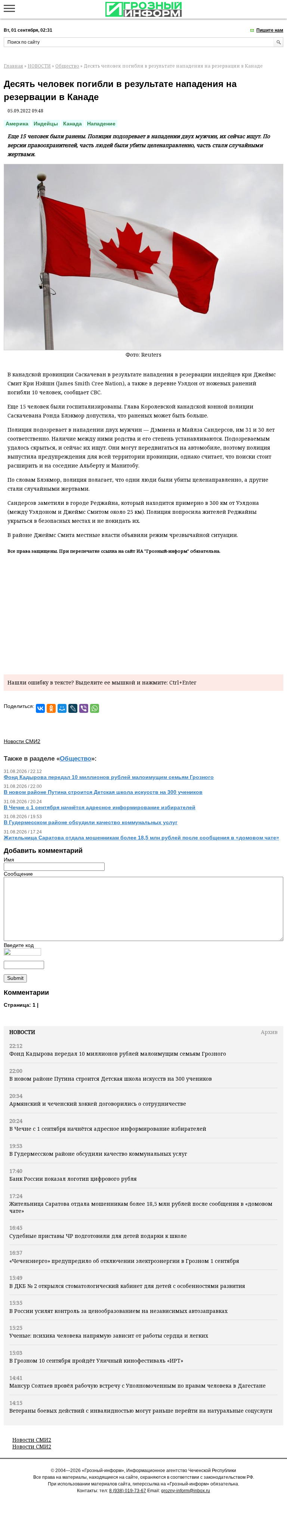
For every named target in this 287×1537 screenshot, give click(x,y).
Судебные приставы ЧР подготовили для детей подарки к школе (98, 1235)
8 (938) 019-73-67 (127, 1490)
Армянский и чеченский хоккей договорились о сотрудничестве (97, 1103)
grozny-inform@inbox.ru (185, 1490)
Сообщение (18, 874)
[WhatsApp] (94, 708)
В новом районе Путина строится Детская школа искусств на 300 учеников (110, 1078)
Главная (13, 66)
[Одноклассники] (51, 708)
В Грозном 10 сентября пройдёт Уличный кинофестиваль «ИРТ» (96, 1360)
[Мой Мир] (62, 708)
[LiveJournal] (72, 708)
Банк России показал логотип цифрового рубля (73, 1178)
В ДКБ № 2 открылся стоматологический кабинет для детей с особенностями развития (127, 1285)
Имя (9, 860)
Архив (269, 1031)
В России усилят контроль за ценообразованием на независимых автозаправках (118, 1310)
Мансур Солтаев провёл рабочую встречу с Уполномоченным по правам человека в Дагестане (137, 1385)
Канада (72, 124)
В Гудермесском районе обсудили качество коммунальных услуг (98, 1153)
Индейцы (46, 124)
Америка (17, 124)
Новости (22, 1031)
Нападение (101, 124)
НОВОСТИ (39, 66)
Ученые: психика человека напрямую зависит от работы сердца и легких (108, 1335)
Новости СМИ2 (31, 1439)
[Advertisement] (143, 613)
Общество (67, 66)
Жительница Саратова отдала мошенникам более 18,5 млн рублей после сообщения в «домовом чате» (140, 1207)
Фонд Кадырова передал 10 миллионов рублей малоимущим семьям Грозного (117, 1053)
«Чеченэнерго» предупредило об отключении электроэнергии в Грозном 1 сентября (124, 1260)
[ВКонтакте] (40, 708)
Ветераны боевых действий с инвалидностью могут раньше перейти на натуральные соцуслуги (140, 1410)
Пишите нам (269, 30)
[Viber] (83, 708)
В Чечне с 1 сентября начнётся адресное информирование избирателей (107, 1128)
